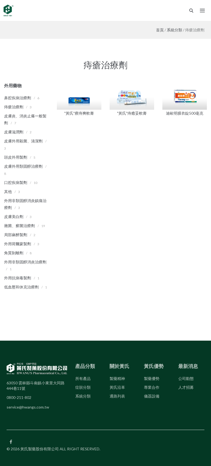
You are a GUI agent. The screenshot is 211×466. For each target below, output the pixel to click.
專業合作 (151, 387)
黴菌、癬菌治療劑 (19, 225)
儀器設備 (151, 396)
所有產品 (83, 378)
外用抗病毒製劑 (17, 277)
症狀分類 (83, 387)
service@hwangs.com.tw (28, 407)
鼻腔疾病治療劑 (17, 97)
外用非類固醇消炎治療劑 (25, 262)
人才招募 (186, 387)
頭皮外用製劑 (15, 157)
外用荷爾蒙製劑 (17, 243)
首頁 (160, 29)
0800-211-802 (19, 397)
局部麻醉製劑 (15, 234)
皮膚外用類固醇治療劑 (23, 166)
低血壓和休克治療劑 (21, 287)
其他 (8, 191)
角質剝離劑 (13, 252)
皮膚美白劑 (13, 216)
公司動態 (186, 378)
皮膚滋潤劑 (13, 131)
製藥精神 (117, 378)
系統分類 (174, 29)
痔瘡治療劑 (13, 106)
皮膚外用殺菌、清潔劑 (23, 141)
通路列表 (117, 396)
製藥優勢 (151, 378)
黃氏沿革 (117, 387)
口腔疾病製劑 (15, 182)
